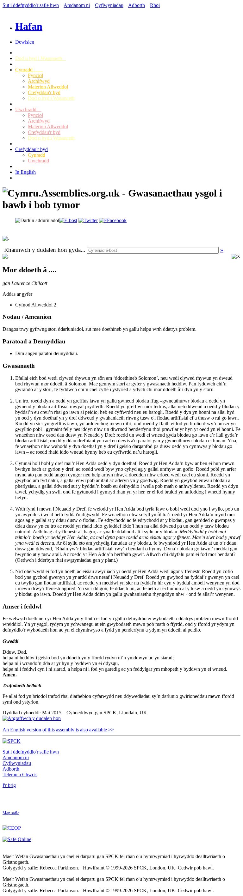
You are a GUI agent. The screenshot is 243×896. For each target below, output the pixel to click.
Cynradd (29, 69)
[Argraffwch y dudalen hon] (32, 718)
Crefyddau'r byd (44, 92)
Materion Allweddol (48, 86)
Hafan (28, 26)
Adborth (136, 5)
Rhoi (155, 5)
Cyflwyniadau (109, 5)
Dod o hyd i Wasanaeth (40, 58)
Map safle (11, 813)
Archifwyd (39, 81)
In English (25, 172)
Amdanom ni (77, 5)
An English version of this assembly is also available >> (58, 729)
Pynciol (35, 75)
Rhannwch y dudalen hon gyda (42, 249)
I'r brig (9, 785)
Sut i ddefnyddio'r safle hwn (31, 5)
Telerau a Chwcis (20, 774)
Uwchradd (28, 109)
